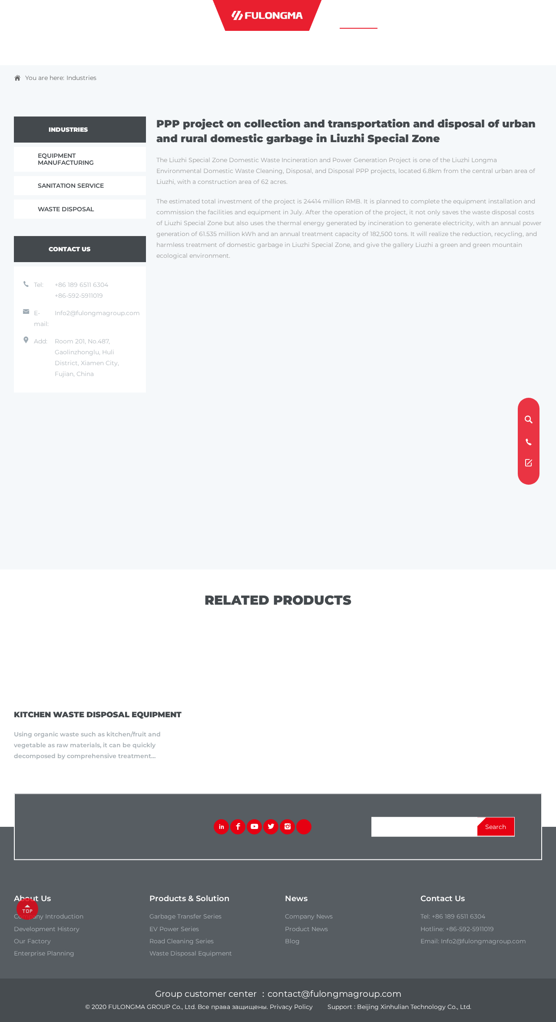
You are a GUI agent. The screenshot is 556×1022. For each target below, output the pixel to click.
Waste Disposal (66, 209)
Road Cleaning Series (181, 941)
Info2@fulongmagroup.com (97, 313)
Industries (81, 77)
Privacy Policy (291, 1007)
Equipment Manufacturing (66, 159)
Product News (306, 928)
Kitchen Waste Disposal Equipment (98, 714)
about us (68, 16)
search (495, 827)
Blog (292, 941)
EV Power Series (174, 928)
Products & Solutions (144, 16)
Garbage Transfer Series (185, 916)
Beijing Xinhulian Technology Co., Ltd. (414, 1007)
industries (358, 16)
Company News (309, 916)
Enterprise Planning (44, 953)
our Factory (32, 941)
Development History (46, 928)
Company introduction (48, 916)
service (423, 16)
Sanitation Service (71, 186)
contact (485, 16)
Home (23, 16)
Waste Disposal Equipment (190, 953)
